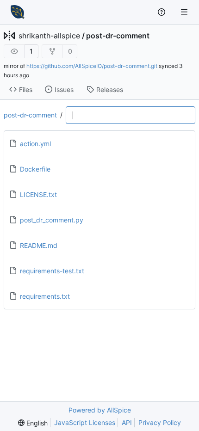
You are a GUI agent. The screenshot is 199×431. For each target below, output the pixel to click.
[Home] (18, 12)
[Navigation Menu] (185, 11)
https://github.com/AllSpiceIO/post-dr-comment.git (91, 65)
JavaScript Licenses (84, 422)
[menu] (33, 423)
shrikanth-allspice (49, 35)
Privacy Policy (159, 422)
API (127, 422)
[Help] (163, 12)
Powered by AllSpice (99, 410)
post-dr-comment (117, 35)
